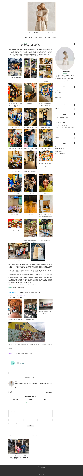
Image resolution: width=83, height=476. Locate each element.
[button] (10, 401)
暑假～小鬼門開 (15, 399)
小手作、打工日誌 (47, 37)
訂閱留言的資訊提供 (58, 151)
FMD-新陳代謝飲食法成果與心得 (66, 127)
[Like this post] (33, 377)
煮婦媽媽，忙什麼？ (58, 90)
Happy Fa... (45, 399)
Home (26, 37)
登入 (56, 146)
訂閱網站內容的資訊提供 (59, 148)
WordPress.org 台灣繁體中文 (60, 153)
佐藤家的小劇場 (30, 399)
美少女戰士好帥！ (58, 97)
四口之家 (40, 37)
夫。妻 (36, 37)
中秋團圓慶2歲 (63, 117)
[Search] (57, 37)
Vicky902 (29, 46)
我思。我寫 (30, 37)
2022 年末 (61, 120)
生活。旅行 (54, 37)
